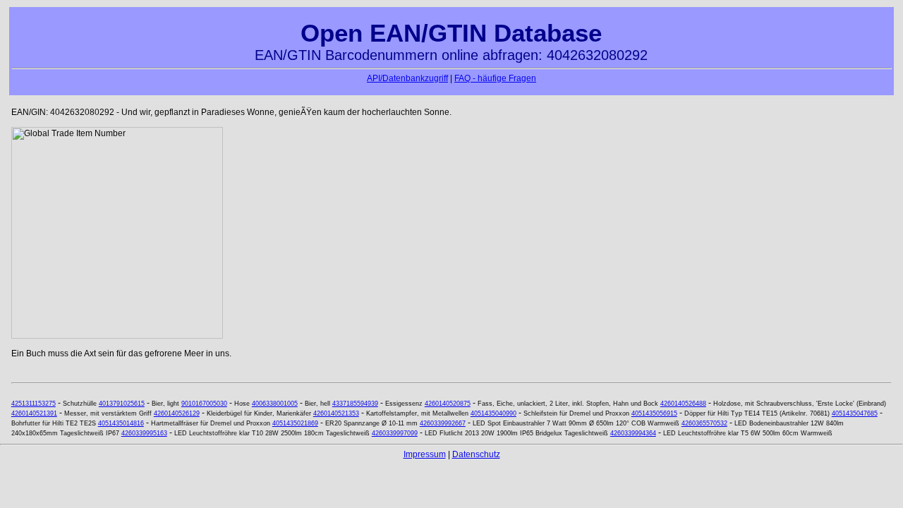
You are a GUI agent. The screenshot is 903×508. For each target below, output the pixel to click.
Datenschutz (476, 454)
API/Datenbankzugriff (407, 78)
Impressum (425, 454)
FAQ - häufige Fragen (495, 78)
